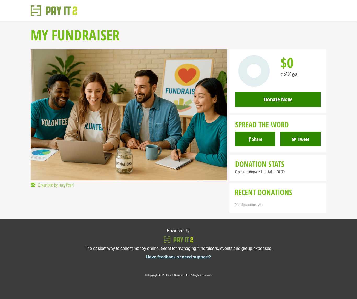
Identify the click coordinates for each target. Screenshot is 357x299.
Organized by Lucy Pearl (54, 185)
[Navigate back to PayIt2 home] (54, 10)
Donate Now (278, 99)
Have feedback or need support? (178, 257)
